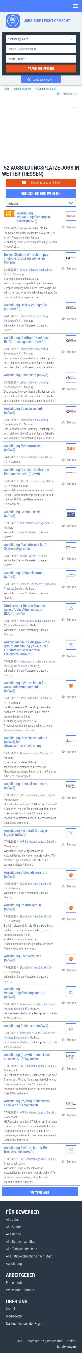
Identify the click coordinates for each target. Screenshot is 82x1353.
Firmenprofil (14, 1282)
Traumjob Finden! (41, 68)
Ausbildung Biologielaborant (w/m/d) (24, 574)
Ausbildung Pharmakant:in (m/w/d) (22, 907)
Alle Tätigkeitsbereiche (21, 1248)
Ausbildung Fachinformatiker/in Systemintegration (26, 546)
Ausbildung (14, 1263)
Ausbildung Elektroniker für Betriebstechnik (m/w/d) (26, 1149)
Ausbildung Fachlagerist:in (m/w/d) (22, 958)
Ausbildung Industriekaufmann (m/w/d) (25, 785)
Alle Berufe (13, 1234)
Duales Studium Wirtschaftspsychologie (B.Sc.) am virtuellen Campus (26, 258)
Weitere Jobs (40, 1192)
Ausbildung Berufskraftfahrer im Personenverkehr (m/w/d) (26, 471)
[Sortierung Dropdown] (72, 203)
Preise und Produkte (20, 1289)
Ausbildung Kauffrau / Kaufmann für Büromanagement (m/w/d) (27, 339)
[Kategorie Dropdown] (72, 39)
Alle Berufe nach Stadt (21, 1241)
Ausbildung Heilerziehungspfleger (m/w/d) (26, 306)
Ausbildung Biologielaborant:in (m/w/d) (25, 874)
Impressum (54, 1341)
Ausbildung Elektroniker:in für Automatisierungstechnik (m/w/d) (25, 686)
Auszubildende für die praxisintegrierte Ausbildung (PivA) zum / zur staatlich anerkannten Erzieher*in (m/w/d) (27, 648)
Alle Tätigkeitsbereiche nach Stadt (29, 1256)
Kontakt (11, 1308)
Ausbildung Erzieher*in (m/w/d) (26, 375)
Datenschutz (35, 1341)
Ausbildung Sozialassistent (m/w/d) (23, 410)
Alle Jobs (12, 1219)
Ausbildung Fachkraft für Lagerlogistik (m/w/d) (26, 832)
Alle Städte (13, 1226)
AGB (20, 1341)
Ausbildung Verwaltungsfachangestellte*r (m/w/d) (25, 992)
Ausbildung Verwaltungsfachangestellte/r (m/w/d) (33, 217)
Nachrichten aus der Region (25, 1323)
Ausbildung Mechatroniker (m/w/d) (22, 447)
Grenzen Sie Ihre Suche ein (41, 193)
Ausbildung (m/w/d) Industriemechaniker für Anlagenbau (27, 1056)
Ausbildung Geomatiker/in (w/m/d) (22, 513)
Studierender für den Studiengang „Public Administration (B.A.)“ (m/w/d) (25, 609)
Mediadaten (14, 1316)
